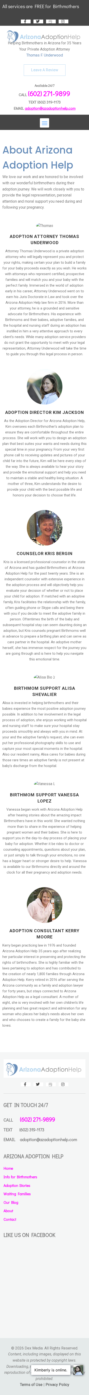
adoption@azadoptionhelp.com (50, 108)
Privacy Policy (57, 1384)
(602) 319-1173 (49, 101)
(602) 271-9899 (49, 93)
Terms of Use (31, 1384)
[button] (44, 123)
